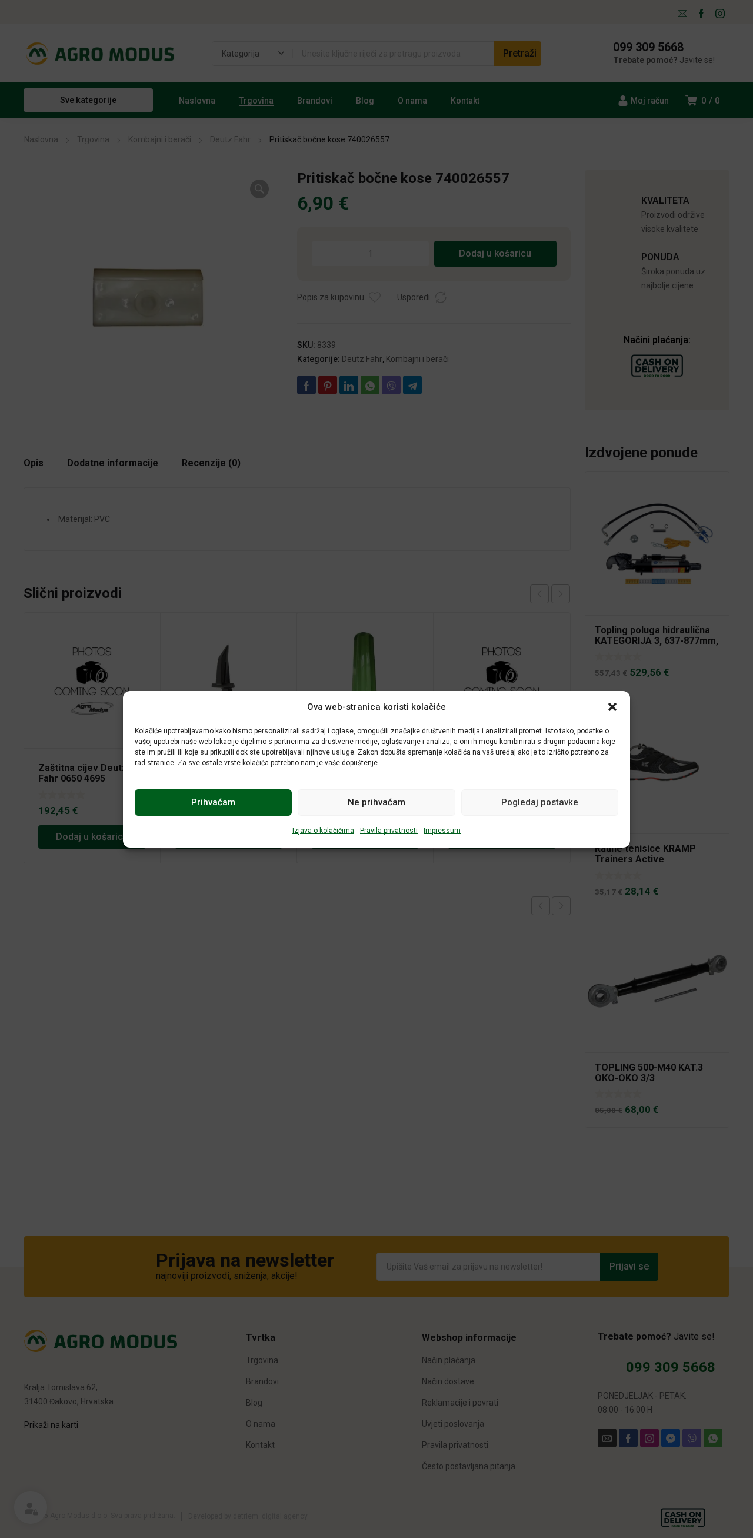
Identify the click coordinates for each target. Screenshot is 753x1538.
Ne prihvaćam (376, 802)
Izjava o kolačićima (323, 830)
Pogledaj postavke (539, 802)
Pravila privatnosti (389, 830)
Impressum (442, 830)
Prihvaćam (213, 802)
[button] (612, 707)
